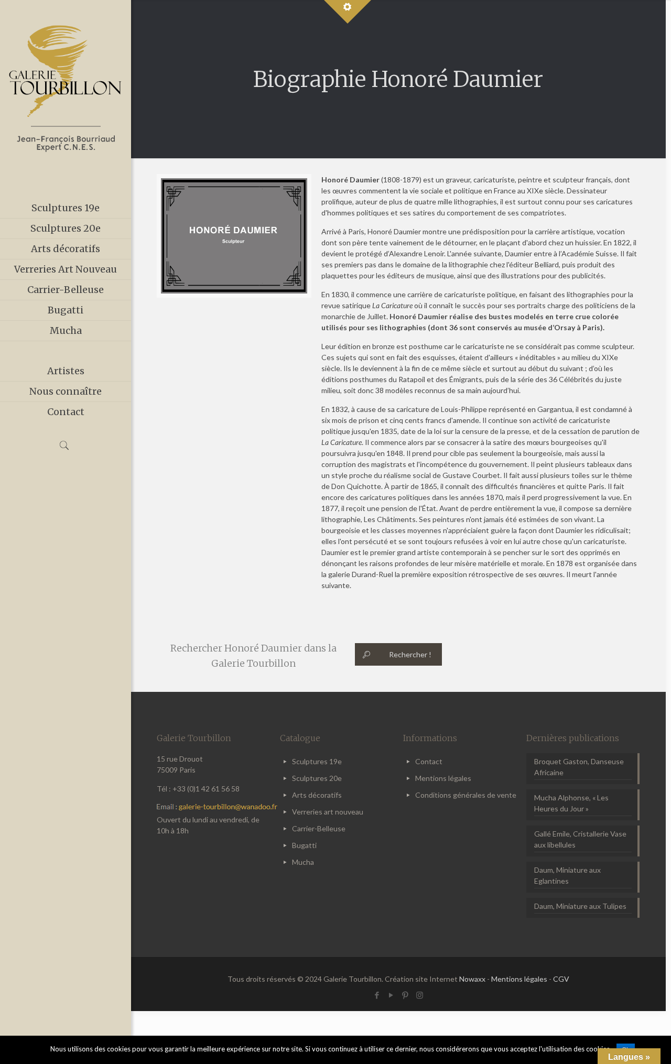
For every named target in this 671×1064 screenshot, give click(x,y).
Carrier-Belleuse (318, 828)
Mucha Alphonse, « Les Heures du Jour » (571, 803)
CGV (561, 978)
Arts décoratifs (317, 794)
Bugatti (304, 845)
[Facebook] (377, 995)
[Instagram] (419, 995)
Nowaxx (472, 978)
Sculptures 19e (317, 761)
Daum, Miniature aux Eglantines (567, 875)
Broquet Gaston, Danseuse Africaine (579, 767)
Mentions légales (443, 778)
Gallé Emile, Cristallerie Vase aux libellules (580, 839)
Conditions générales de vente (465, 794)
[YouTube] (391, 995)
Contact (428, 761)
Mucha (303, 861)
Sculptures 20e (317, 778)
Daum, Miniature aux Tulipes (580, 906)
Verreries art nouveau (327, 811)
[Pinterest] (405, 995)
